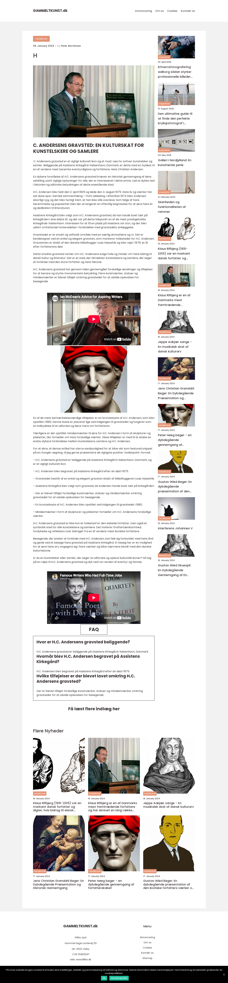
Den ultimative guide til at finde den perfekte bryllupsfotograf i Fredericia (175, 119)
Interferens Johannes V (175, 528)
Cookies (172, 11)
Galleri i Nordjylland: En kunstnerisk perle (174, 162)
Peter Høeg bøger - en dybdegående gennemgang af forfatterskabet (175, 440)
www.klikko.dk (83, 959)
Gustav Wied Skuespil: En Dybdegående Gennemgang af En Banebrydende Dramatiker (174, 570)
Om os (159, 11)
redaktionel (41, 38)
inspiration (164, 57)
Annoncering (143, 11)
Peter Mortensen (71, 46)
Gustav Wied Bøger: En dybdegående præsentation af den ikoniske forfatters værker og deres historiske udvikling (175, 487)
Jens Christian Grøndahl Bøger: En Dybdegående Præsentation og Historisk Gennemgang (176, 393)
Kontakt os (188, 11)
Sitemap (147, 958)
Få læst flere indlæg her (94, 709)
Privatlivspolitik (119, 978)
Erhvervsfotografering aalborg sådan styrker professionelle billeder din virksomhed (174, 72)
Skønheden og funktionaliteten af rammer (172, 207)
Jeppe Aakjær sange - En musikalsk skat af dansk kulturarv (175, 347)
